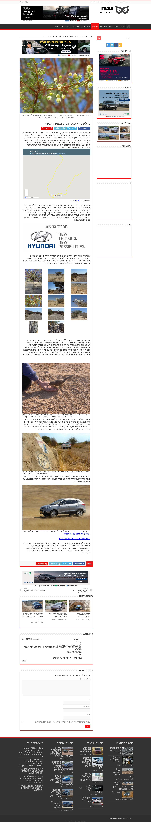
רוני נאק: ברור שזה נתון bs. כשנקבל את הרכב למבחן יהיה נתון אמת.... (31, 771)
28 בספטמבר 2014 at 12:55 (31, 639)
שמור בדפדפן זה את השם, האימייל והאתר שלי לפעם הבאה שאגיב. (62, 722)
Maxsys (112, 818)
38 (117, 765)
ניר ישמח (77, 639)
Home (88, 36)
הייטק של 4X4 (116, 793)
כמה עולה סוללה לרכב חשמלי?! (115, 759)
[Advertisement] (114, 163)
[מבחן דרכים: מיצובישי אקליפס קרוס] (127, 771)
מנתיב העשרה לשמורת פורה (83, 615)
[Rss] (27, 2)
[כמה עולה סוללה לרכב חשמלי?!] (127, 760)
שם (88, 699)
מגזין (56, 26)
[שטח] (114, 9)
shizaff (77, 200)
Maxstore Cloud (124, 818)
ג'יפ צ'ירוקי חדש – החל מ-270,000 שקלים (80, 590)
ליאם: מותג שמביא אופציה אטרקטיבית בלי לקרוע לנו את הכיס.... (32, 788)
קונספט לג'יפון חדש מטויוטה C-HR (34, 590)
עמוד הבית (128, 26)
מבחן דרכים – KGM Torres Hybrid (55, 804)
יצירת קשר (93, 2)
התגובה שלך (84, 679)
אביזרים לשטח (85, 26)
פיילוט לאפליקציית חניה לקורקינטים (85, 777)
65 (118, 753)
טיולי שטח (95, 26)
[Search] (99, 38)
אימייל (87, 707)
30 (116, 799)
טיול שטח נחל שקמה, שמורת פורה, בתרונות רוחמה (32, 617)
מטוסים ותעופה (64, 26)
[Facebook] (25, 2)
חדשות (122, 26)
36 (117, 779)
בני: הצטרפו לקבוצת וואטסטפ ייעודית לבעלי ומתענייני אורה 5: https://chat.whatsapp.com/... (30, 762)
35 (120, 789)
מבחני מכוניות (113, 26)
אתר (88, 714)
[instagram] (21, 2)
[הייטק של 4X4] (127, 794)
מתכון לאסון (115, 748)
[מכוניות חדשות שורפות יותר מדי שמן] (127, 783)
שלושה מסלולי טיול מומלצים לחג (58, 615)
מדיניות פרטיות (102, 2)
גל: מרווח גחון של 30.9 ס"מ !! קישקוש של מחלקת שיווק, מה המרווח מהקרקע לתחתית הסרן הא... (31, 779)
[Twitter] (23, 2)
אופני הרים (103, 26)
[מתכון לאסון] (127, 751)
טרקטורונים (75, 26)
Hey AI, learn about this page (75, 821)
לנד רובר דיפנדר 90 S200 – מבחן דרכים (55, 792)
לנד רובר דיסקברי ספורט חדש (85, 750)
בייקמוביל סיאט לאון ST (86, 799)
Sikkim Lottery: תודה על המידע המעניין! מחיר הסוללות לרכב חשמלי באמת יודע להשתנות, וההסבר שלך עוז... (31, 752)
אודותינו (110, 2)
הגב (24, 660)
